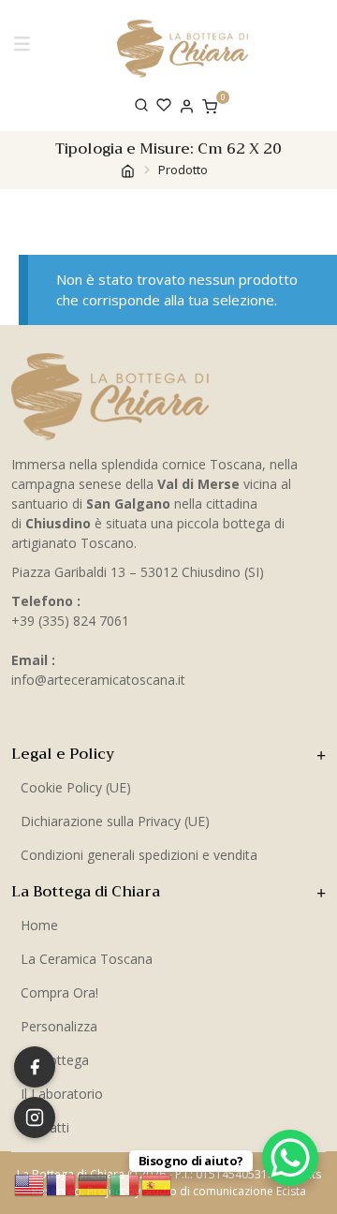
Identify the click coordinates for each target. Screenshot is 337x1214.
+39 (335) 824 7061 (70, 620)
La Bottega (55, 1060)
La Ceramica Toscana (87, 959)
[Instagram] (34, 1117)
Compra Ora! (59, 992)
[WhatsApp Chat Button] (290, 1158)
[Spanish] (157, 1183)
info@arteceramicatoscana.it (98, 679)
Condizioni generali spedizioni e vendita (139, 855)
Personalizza (59, 1026)
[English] (30, 1183)
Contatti (45, 1127)
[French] (62, 1183)
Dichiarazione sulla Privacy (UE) (115, 821)
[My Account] (187, 104)
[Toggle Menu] (25, 48)
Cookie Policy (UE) (76, 787)
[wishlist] (163, 104)
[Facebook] (34, 1067)
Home (39, 925)
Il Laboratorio (62, 1094)
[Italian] (125, 1183)
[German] (94, 1183)
